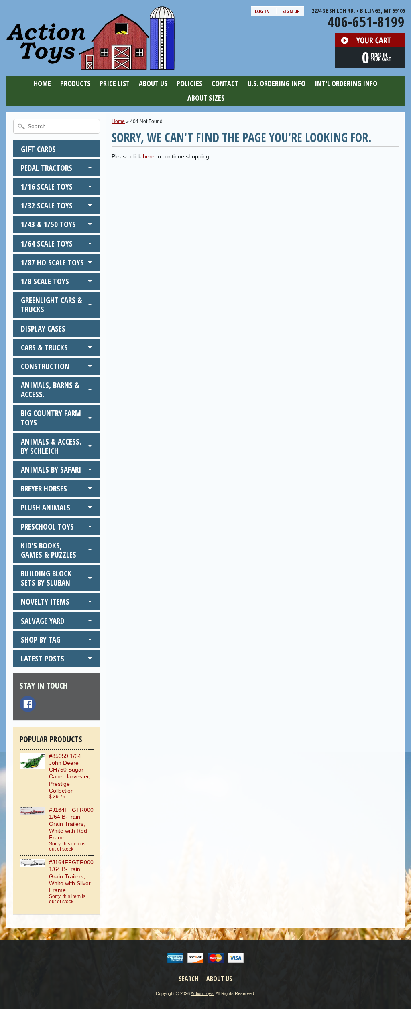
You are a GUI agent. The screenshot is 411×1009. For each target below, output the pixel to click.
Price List (115, 83)
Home (42, 83)
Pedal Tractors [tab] (46, 167)
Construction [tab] (45, 366)
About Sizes (205, 98)
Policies (189, 83)
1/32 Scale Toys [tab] (47, 205)
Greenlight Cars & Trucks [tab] (51, 305)
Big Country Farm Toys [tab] (51, 418)
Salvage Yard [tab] (42, 620)
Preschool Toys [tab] (47, 526)
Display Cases (43, 328)
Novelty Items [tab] (45, 601)
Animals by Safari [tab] (51, 469)
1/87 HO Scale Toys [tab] (52, 262)
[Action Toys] (90, 64)
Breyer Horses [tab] (44, 488)
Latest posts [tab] (42, 658)
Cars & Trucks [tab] (44, 347)
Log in (262, 11)
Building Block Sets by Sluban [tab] (46, 578)
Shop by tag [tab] (41, 639)
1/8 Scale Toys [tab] (45, 281)
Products (75, 83)
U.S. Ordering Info (276, 83)
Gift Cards (38, 149)
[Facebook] (28, 704)
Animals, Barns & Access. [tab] (50, 390)
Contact (225, 83)
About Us (153, 83)
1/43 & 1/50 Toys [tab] (48, 224)
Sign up (291, 11)
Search (188, 978)
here (149, 157)
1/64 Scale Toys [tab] (47, 243)
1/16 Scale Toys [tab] (47, 186)
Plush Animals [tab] (45, 507)
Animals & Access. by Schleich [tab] (51, 446)
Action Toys (202, 993)
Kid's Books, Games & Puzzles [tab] (48, 550)
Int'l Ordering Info (346, 83)
